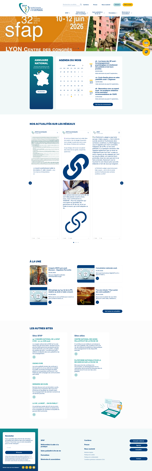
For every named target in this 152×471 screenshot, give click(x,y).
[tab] (73, 48)
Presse (95, 4)
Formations (45, 455)
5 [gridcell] (78, 95)
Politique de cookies (89, 454)
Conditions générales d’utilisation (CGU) (94, 459)
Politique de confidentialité (91, 457)
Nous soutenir (106, 4)
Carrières (86, 4)
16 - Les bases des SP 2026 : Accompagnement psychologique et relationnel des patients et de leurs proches (106, 65)
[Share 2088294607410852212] (57, 238)
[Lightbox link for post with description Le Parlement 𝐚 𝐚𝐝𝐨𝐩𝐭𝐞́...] (106, 150)
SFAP (42, 440)
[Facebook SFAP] (26, 468)
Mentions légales (88, 452)
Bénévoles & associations (50, 459)
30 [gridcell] (82, 90)
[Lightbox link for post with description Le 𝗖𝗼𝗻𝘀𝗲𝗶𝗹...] (45, 150)
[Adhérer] (146, 52)
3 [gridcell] (71, 95)
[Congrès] (146, 43)
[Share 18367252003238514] (119, 238)
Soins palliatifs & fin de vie (51, 451)
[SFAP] (31, 14)
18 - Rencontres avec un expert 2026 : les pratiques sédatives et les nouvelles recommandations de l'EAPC (107, 91)
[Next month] (83, 65)
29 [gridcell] (78, 90)
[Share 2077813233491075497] (88, 238)
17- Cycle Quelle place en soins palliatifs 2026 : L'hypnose (107, 78)
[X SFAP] (30, 468)
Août (69, 65)
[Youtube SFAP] (33, 468)
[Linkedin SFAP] (23, 468)
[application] (71, 80)
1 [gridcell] (64, 95)
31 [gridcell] (60, 95)
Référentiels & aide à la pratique (50, 445)
